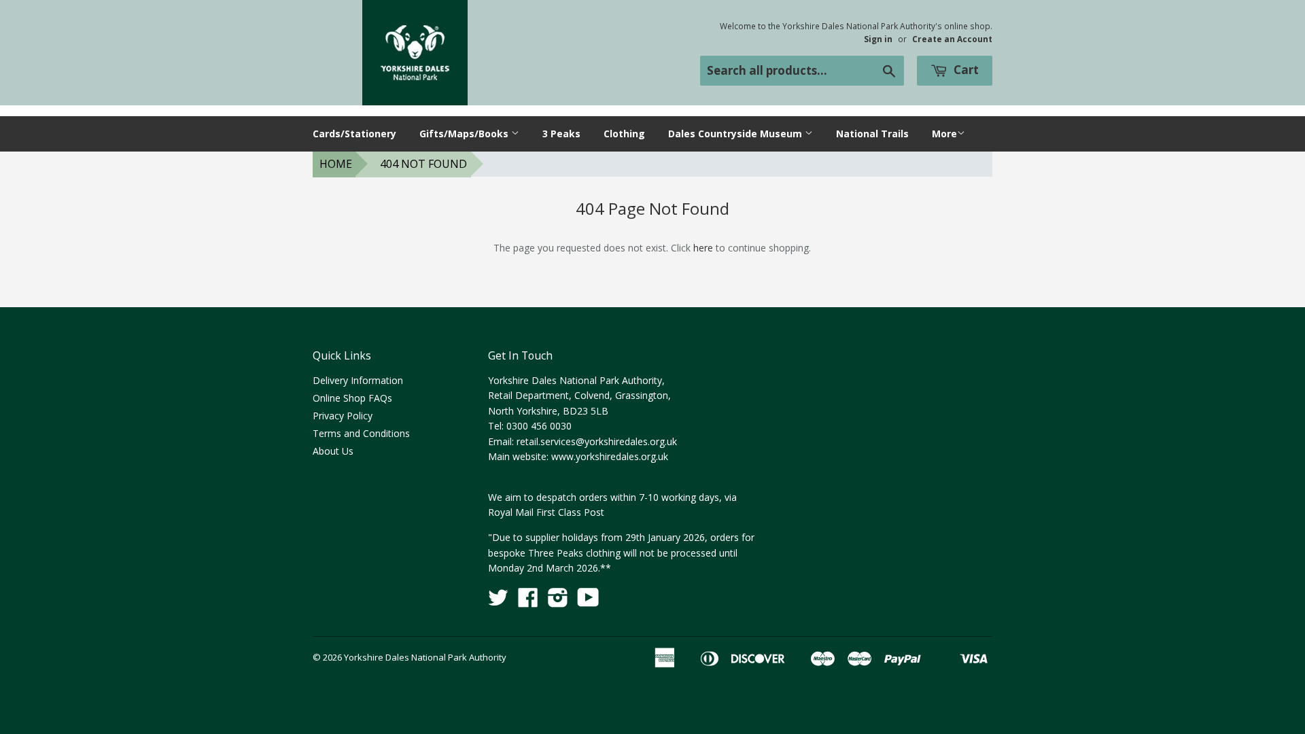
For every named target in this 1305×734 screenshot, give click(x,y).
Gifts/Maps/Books (465, 133)
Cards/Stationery (354, 133)
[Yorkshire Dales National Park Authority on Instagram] (558, 601)
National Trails (872, 133)
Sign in (878, 38)
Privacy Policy (342, 415)
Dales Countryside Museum (736, 133)
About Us (333, 450)
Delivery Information (358, 380)
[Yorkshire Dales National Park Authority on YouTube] (588, 601)
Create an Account (952, 38)
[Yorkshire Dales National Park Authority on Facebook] (528, 601)
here (703, 247)
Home (335, 163)
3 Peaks (561, 133)
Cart (965, 69)
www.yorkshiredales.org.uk (609, 456)
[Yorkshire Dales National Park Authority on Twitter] (498, 601)
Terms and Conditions (361, 433)
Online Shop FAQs (352, 397)
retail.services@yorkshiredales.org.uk (597, 441)
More (944, 133)
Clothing (624, 133)
